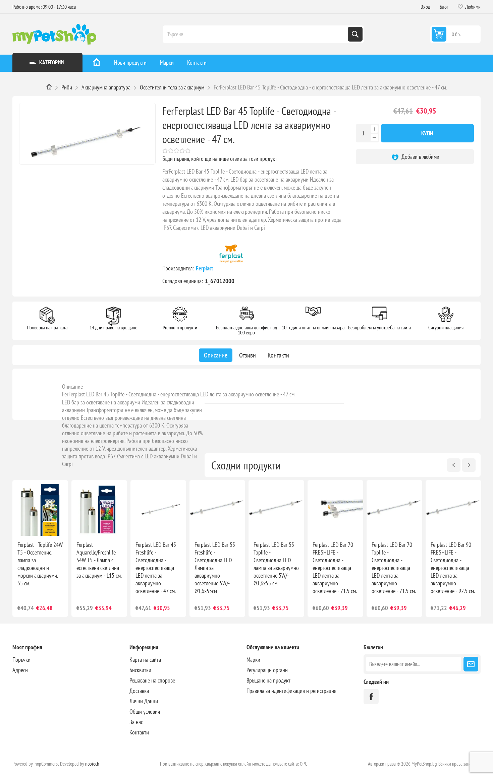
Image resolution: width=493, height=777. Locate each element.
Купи (427, 133)
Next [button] (469, 465)
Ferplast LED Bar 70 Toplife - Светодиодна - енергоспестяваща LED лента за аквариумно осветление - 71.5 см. (394, 568)
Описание (72, 386)
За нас (136, 722)
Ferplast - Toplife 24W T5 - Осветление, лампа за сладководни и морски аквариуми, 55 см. (40, 564)
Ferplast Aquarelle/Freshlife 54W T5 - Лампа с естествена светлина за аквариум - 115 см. (99, 560)
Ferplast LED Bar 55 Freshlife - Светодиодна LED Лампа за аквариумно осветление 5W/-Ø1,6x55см (215, 568)
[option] (40, 548)
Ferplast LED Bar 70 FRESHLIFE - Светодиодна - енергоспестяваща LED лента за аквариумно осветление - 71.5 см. (335, 568)
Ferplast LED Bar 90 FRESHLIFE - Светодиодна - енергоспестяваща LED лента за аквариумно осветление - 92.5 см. (453, 568)
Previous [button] (453, 465)
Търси (355, 34)
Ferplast (205, 268)
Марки (167, 62)
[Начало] (96, 63)
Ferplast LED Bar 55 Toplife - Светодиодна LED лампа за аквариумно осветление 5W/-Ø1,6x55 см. (276, 564)
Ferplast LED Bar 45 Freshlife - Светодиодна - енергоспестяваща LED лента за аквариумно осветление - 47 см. (155, 568)
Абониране (470, 664)
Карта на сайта (145, 659)
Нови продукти (130, 62)
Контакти (197, 62)
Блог (444, 6)
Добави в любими (419, 156)
